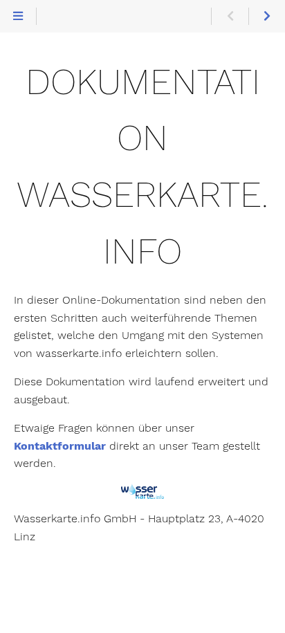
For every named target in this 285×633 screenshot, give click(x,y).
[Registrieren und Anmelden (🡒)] (266, 17)
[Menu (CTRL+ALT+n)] (18, 17)
